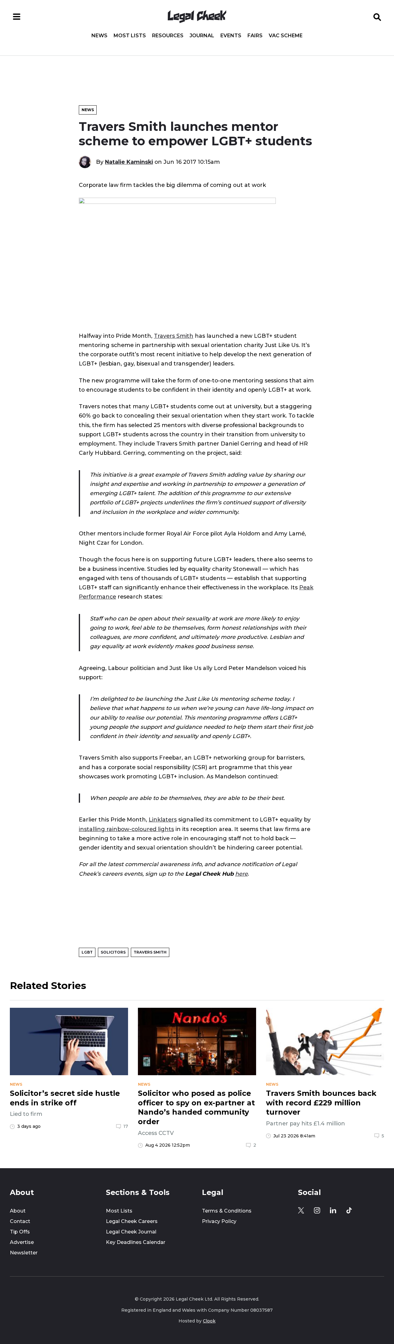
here (241, 873)
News (99, 35)
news (16, 1084)
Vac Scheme (286, 35)
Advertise (22, 1242)
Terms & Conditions (226, 1211)
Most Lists (130, 35)
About (18, 1211)
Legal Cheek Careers (132, 1221)
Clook (209, 1321)
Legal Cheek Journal (131, 1232)
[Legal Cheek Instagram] (317, 1210)
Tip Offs (20, 1232)
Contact (20, 1221)
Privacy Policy (219, 1221)
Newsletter (24, 1253)
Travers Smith (173, 336)
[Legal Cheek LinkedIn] (333, 1210)
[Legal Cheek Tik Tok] (349, 1210)
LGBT (87, 952)
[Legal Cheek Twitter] (301, 1210)
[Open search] (377, 16)
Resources (167, 35)
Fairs (255, 35)
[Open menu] (16, 16)
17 (125, 1126)
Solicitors (113, 952)
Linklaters (163, 819)
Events (230, 35)
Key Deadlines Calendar (135, 1242)
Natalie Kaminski (129, 162)
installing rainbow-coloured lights (126, 829)
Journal (202, 35)
